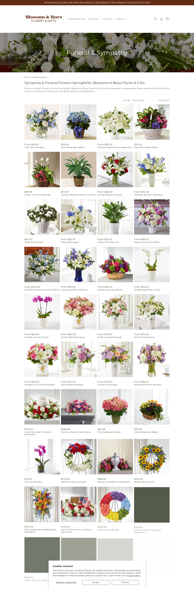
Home (26, 77)
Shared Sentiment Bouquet (147, 384)
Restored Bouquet (70, 242)
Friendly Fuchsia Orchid (36, 337)
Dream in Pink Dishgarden (37, 195)
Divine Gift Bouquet (107, 384)
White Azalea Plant (33, 242)
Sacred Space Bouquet (72, 384)
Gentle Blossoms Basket (146, 432)
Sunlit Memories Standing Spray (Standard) (40, 530)
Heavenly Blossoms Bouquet (148, 195)
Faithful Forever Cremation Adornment (147, 530)
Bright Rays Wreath (144, 482)
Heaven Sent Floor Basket (147, 242)
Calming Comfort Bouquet (74, 290)
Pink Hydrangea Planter (109, 432)
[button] (94, 19)
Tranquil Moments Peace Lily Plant (78, 195)
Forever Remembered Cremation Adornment (150, 580)
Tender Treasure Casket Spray (39, 579)
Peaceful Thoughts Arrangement (114, 482)
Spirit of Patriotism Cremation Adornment (76, 530)
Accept (95, 582)
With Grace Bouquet (144, 337)
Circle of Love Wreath (108, 529)
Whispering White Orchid (147, 290)
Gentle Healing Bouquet (73, 337)
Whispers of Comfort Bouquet (39, 384)
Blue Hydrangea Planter (73, 147)
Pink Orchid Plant (33, 482)
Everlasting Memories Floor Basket (42, 290)
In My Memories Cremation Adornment (37, 433)
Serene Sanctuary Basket (110, 290)
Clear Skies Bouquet (34, 147)
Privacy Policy (133, 575)
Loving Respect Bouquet (110, 195)
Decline (125, 582)
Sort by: (126, 100)
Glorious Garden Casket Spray (76, 432)
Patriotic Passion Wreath (73, 482)
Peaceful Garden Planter (146, 147)
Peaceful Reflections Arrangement (115, 147)
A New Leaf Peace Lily (108, 242)
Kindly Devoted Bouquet (110, 337)
